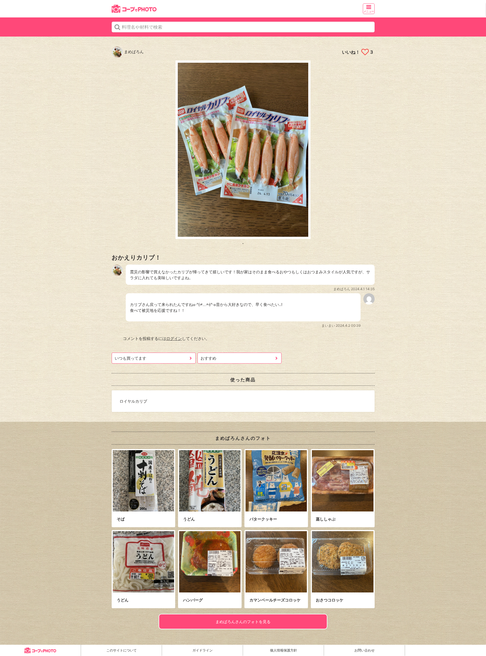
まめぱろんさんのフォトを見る (243, 621)
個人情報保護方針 (283, 650)
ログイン (174, 338)
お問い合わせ (364, 650)
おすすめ (208, 358)
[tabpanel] (243, 149)
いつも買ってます (130, 358)
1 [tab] (243, 243)
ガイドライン (202, 650)
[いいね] (365, 52)
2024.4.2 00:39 (348, 325)
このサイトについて (121, 650)
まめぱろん (133, 51)
